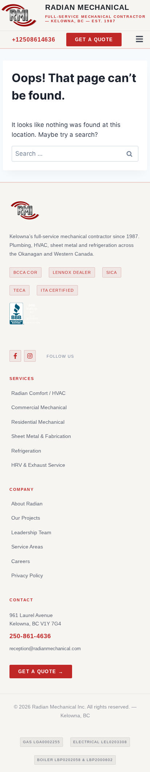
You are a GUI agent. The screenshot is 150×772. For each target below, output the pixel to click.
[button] (140, 39)
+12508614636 (34, 39)
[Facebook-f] (15, 356)
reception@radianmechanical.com (45, 648)
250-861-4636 (30, 636)
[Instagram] (30, 356)
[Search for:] (75, 153)
